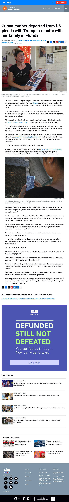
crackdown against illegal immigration (27, 137)
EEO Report (56, 469)
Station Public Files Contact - (58, 473)
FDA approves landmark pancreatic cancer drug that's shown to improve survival (54, 443)
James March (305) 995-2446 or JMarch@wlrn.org (58, 478)
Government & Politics (19, 380)
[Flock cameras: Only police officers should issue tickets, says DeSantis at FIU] (7, 396)
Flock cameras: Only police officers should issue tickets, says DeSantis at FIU (36, 395)
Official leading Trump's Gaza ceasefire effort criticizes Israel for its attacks (23, 453)
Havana (35, 103)
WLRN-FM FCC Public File (44, 479)
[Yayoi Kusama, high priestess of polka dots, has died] (39, 454)
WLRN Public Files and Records (45, 484)
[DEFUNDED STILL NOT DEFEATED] (34, 338)
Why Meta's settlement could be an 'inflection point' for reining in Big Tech (23, 443)
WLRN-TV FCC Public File (44, 476)
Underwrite (28, 480)
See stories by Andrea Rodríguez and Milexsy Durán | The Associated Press (28, 299)
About (27, 469)
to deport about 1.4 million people (50, 149)
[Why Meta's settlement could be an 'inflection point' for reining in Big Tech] (8, 443)
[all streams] (66, 8)
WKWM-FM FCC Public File (45, 481)
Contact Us (28, 473)
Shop (26, 484)
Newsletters (42, 469)
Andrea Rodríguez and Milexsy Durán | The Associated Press (27, 294)
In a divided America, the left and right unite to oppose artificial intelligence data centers (39, 408)
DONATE (62, 2)
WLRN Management (58, 481)
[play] (4, 8)
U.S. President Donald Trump (17, 122)
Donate (27, 476)
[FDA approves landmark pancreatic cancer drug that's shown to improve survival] (39, 443)
